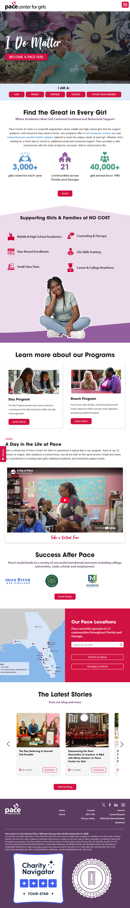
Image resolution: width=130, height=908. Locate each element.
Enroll (65, 193)
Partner (55, 94)
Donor (76, 94)
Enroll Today (65, 596)
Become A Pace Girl (26, 57)
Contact (91, 810)
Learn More (19, 421)
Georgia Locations (97, 666)
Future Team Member (104, 94)
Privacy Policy (88, 818)
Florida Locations (97, 657)
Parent (35, 94)
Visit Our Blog (65, 786)
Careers (121, 810)
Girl (16, 94)
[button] (121, 744)
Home (62, 810)
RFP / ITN (90, 814)
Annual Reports (117, 814)
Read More (50, 770)
